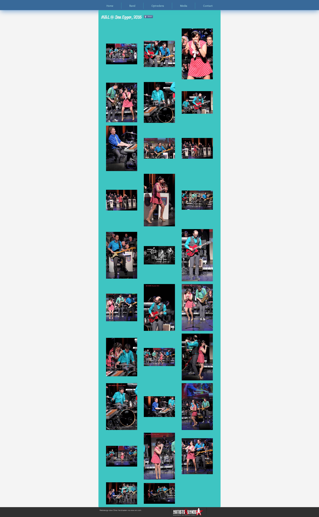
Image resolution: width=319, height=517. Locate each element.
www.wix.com (135, 510)
